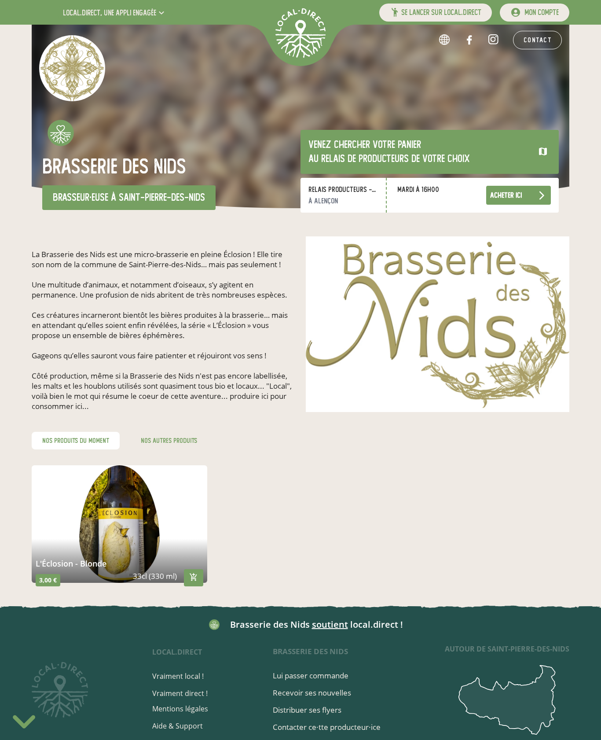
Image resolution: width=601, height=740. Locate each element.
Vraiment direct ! (180, 693)
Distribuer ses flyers (307, 710)
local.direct (177, 652)
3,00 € (48, 580)
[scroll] (24, 720)
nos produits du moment (75, 440)
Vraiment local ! (178, 676)
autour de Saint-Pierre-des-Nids (507, 649)
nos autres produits (169, 440)
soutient (330, 624)
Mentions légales (180, 709)
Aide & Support (177, 726)
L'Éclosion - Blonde (71, 563)
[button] (114, 12)
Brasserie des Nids (310, 651)
